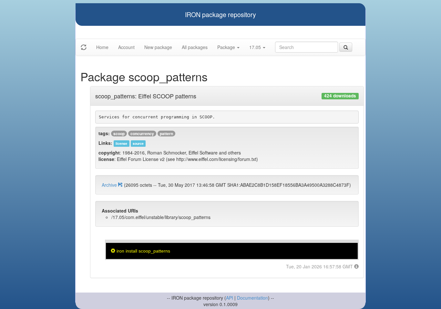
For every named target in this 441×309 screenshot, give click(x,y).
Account (126, 47)
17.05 (255, 47)
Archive (110, 185)
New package (158, 47)
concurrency (142, 133)
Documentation (252, 297)
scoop (119, 133)
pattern (166, 133)
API (229, 297)
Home (102, 47)
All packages (195, 47)
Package (226, 47)
